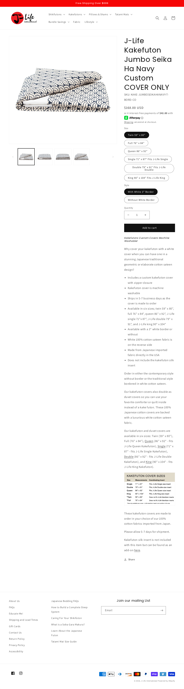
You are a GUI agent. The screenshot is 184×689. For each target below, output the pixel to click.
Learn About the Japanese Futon (66, 633)
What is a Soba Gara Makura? (68, 624)
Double (129, 456)
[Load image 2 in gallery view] (44, 156)
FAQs (12, 607)
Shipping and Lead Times (23, 619)
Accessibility (16, 651)
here (137, 550)
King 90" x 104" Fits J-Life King (146, 177)
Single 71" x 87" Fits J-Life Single (148, 159)
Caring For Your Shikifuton (66, 618)
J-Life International (149, 681)
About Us (14, 601)
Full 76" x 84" (136, 143)
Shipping (128, 122)
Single (162, 446)
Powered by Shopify (166, 681)
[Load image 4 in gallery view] (81, 156)
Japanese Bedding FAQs (65, 601)
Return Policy (17, 638)
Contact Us (15, 632)
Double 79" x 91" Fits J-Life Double (149, 168)
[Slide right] (113, 157)
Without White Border (141, 199)
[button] (56, 14)
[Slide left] (13, 157)
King (148, 462)
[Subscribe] (162, 610)
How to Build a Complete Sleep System (69, 609)
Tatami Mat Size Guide (64, 641)
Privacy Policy (17, 645)
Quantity (128, 207)
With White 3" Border (141, 191)
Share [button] (131, 559)
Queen (149, 441)
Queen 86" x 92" (138, 151)
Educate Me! (16, 613)
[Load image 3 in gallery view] (63, 156)
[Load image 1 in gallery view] (26, 156)
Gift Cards (14, 626)
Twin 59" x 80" (136, 135)
